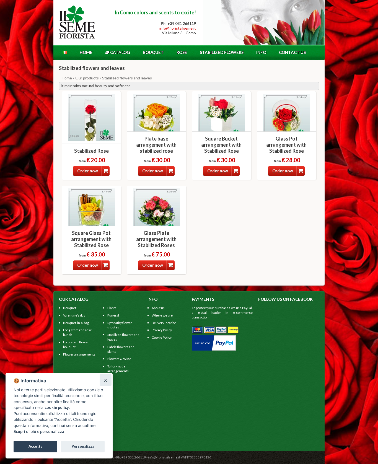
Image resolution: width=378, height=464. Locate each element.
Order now (87, 170)
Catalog (119, 52)
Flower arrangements (79, 354)
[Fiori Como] (77, 37)
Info (261, 52)
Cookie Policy (162, 337)
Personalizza (83, 446)
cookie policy (57, 407)
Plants (111, 308)
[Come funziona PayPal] (214, 337)
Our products (87, 78)
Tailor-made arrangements (118, 368)
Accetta (35, 446)
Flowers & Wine (119, 359)
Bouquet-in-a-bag (76, 323)
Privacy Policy (162, 330)
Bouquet (153, 52)
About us (158, 308)
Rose (182, 52)
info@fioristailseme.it (177, 28)
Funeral (113, 315)
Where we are (162, 315)
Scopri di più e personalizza (39, 431)
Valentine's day (74, 315)
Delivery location (164, 323)
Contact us (292, 52)
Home (86, 52)
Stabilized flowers (222, 52)
